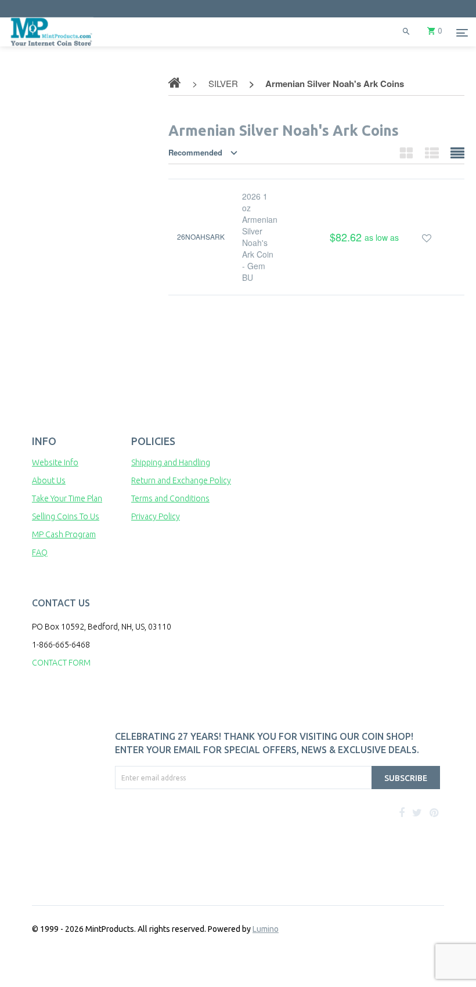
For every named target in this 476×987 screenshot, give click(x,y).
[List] (432, 152)
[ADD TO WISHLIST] (427, 237)
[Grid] (406, 152)
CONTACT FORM (61, 662)
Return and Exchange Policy (181, 480)
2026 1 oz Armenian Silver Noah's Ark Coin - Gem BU (259, 236)
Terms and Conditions (170, 498)
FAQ (40, 552)
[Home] (51, 46)
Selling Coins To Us (65, 516)
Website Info (55, 462)
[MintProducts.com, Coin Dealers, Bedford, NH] (170, 833)
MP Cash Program (64, 534)
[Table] (457, 152)
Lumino (266, 929)
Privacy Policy (155, 516)
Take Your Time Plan (67, 498)
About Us (49, 480)
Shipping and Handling (170, 462)
